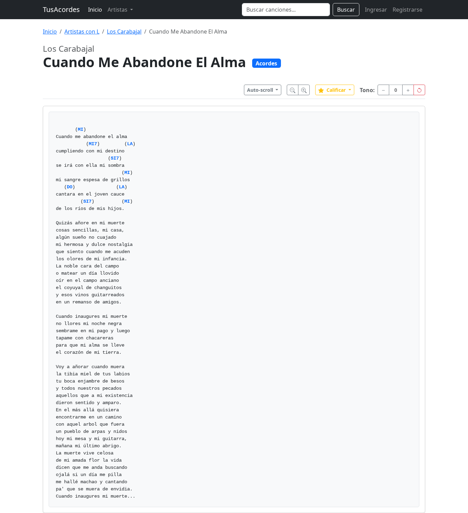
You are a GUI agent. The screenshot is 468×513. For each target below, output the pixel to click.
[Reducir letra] (292, 90)
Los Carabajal (124, 31)
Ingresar (376, 9)
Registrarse (407, 9)
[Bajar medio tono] (383, 90)
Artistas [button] (118, 9)
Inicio (95, 9)
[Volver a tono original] (419, 90)
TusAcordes (61, 9)
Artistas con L (81, 31)
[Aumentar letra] (304, 90)
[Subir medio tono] (408, 90)
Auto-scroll (260, 90)
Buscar (346, 9)
